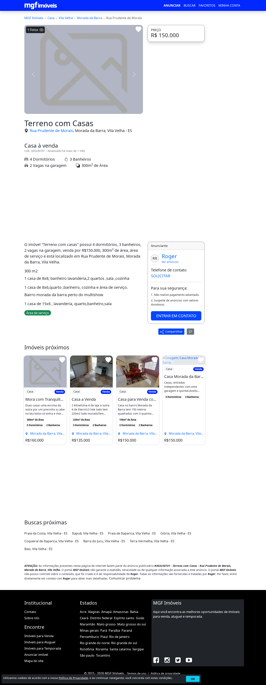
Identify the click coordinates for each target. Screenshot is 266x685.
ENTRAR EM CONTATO (176, 315)
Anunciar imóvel (36, 654)
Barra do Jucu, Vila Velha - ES (104, 541)
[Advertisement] (83, 205)
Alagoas (94, 612)
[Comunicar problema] (190, 331)
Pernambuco (89, 637)
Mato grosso (106, 624)
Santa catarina (120, 649)
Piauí (104, 637)
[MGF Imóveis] (40, 5)
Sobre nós (31, 618)
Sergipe (138, 649)
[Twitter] (178, 660)
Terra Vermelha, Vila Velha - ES (152, 541)
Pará (103, 630)
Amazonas (121, 612)
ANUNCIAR (172, 5)
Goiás (140, 618)
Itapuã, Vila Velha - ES (87, 533)
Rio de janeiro (119, 637)
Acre (83, 612)
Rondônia (87, 649)
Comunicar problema (124, 578)
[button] (33, 74)
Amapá (106, 612)
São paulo (87, 655)
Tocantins (103, 655)
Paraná (127, 630)
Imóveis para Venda (39, 636)
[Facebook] (156, 660)
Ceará (84, 618)
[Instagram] (167, 660)
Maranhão (87, 624)
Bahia (134, 612)
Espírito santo (124, 618)
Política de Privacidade (73, 678)
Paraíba (114, 630)
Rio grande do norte (95, 643)
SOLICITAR (160, 275)
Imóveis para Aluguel (39, 642)
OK (193, 679)
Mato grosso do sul (131, 624)
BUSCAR (190, 5)
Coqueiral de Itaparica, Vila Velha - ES (51, 541)
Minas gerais (89, 630)
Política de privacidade (165, 673)
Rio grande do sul (124, 643)
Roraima (102, 649)
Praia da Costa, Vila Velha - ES (45, 533)
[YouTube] (189, 660)
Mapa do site (33, 661)
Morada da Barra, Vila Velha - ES (103, 130)
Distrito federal (101, 618)
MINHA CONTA (229, 5)
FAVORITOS (207, 5)
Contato (30, 612)
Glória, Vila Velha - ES (175, 533)
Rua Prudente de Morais (51, 130)
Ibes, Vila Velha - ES (38, 549)
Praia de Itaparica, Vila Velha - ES (132, 533)
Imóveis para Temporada (42, 648)
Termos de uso (136, 673)
